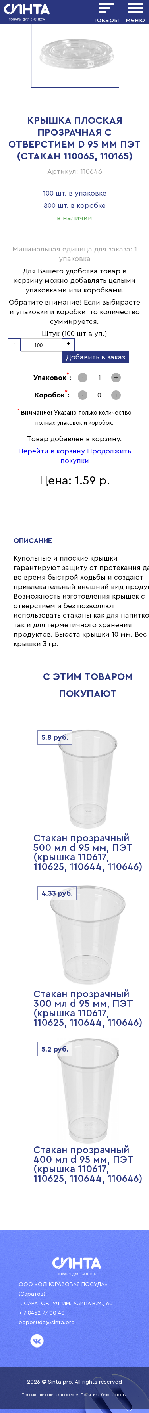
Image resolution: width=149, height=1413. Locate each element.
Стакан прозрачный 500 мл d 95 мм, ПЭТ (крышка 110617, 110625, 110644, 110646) (88, 852)
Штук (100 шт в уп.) (74, 333)
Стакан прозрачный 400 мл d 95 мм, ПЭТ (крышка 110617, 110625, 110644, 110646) (88, 1164)
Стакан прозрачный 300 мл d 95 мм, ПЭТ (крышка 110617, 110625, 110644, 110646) (88, 1008)
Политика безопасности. (104, 1395)
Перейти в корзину (51, 451)
